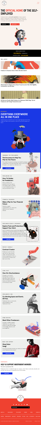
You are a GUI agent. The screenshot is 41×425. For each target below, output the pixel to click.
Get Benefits (32, 416)
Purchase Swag (8, 353)
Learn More (4, 24)
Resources (19, 416)
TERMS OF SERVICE (28, 421)
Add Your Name (24, 55)
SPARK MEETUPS (8, 416)
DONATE (25, 412)
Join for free (14, 407)
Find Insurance (8, 168)
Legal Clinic (38, 416)
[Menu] (38, 3)
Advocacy (14, 416)
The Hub (23, 416)
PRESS (31, 412)
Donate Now (6, 373)
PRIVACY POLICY (37, 421)
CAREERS (2, 416)
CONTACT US (38, 412)
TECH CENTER (18, 412)
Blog (27, 416)
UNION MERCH (10, 412)
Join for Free (14, 24)
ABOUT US (2, 412)
